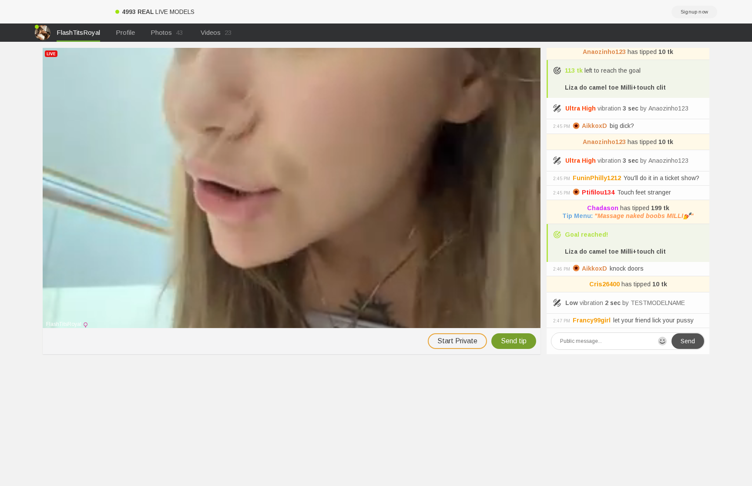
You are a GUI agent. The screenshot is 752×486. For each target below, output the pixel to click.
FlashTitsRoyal (78, 32)
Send (688, 341)
